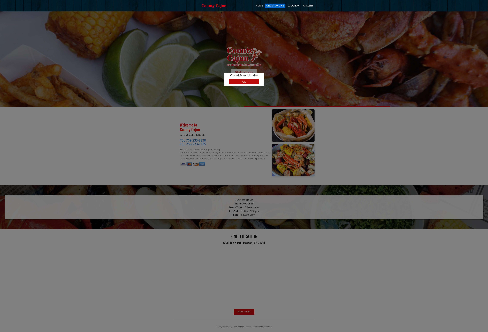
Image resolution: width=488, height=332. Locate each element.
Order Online (275, 5)
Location (293, 5)
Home (259, 5)
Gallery (308, 5)
